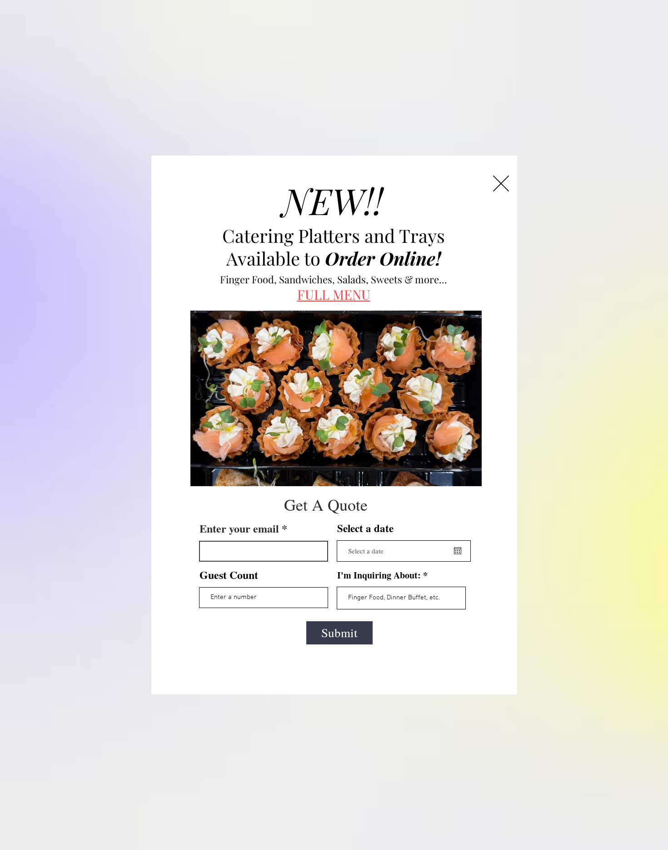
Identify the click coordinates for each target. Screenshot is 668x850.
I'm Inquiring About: (379, 575)
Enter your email (239, 528)
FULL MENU (333, 294)
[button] (501, 183)
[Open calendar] (457, 550)
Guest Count (228, 574)
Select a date (365, 528)
